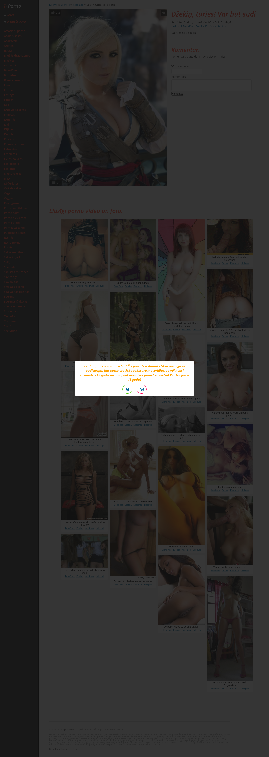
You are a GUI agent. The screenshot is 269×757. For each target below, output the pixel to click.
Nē (142, 389)
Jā (127, 389)
